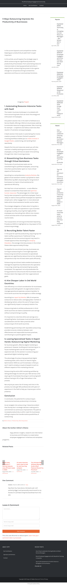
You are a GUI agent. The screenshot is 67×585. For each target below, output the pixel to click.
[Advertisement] (23, 37)
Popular (57, 19)
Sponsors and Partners (9, 554)
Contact (5, 558)
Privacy (46, 579)
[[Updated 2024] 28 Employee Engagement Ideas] (54, 73)
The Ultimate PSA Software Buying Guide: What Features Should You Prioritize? (37, 466)
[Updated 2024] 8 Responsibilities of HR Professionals (60, 90)
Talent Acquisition (23, 420)
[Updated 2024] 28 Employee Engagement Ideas (60, 76)
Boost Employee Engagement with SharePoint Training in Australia (60, 156)
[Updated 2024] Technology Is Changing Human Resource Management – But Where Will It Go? (60, 34)
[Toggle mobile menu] (64, 10)
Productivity (15, 420)
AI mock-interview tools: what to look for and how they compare (60, 217)
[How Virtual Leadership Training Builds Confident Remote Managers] (54, 130)
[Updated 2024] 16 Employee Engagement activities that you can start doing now (60, 58)
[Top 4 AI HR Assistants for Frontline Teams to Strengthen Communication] (54, 170)
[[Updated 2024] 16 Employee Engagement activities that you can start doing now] (54, 51)
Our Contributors (7, 551)
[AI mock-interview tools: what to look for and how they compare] (54, 211)
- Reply (26, 484)
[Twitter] (38, 570)
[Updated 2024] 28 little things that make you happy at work (60, 108)
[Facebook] (35, 570)
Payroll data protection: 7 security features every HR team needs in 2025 (8, 466)
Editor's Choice (7, 420)
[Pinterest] (40, 570)
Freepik (26, 102)
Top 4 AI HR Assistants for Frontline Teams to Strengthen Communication (60, 176)
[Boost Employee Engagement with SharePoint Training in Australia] (54, 150)
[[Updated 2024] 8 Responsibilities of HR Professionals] (54, 87)
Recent (57, 125)
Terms (42, 579)
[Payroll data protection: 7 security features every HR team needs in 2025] (54, 189)
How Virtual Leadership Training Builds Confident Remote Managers (60, 136)
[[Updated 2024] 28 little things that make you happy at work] (54, 101)
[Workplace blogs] (57, 249)
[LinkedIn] (43, 570)
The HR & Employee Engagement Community (33, 1)
